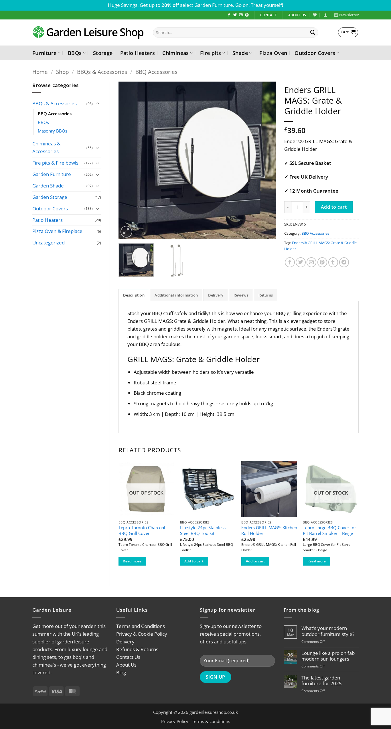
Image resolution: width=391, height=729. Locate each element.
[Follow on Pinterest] (247, 15)
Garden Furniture (51, 174)
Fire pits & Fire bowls (55, 162)
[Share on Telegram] (344, 262)
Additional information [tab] (176, 295)
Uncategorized (48, 242)
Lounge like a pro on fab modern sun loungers (328, 656)
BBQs (75, 52)
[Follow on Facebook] (229, 15)
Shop (62, 72)
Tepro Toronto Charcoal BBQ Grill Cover (142, 530)
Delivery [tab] (216, 295)
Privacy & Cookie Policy (141, 634)
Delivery (125, 641)
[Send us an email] (241, 15)
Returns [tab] (265, 295)
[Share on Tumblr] (333, 262)
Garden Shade (48, 185)
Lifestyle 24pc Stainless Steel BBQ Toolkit (203, 530)
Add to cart (334, 207)
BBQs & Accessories (102, 72)
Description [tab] (134, 295)
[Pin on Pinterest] (322, 262)
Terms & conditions (211, 721)
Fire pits (210, 52)
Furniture (44, 52)
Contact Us (128, 657)
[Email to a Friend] (312, 262)
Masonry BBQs (52, 131)
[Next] (265, 160)
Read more (132, 561)
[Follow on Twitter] (235, 15)
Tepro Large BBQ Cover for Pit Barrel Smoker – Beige (329, 530)
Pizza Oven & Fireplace (57, 231)
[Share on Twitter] (301, 262)
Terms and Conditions (140, 626)
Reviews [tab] (241, 295)
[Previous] (129, 160)
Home (40, 72)
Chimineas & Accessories (46, 147)
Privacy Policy (174, 721)
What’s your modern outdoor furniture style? (327, 631)
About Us (126, 664)
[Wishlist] (315, 15)
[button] (325, 15)
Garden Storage (49, 197)
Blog (121, 672)
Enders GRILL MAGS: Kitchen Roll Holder (269, 530)
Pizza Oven (273, 52)
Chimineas (175, 52)
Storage (103, 52)
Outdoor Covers (315, 52)
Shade (240, 52)
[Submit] (313, 32)
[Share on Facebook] (290, 262)
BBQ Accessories (156, 72)
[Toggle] (97, 103)
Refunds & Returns (137, 649)
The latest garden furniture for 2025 (321, 680)
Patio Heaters (137, 52)
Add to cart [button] (194, 561)
